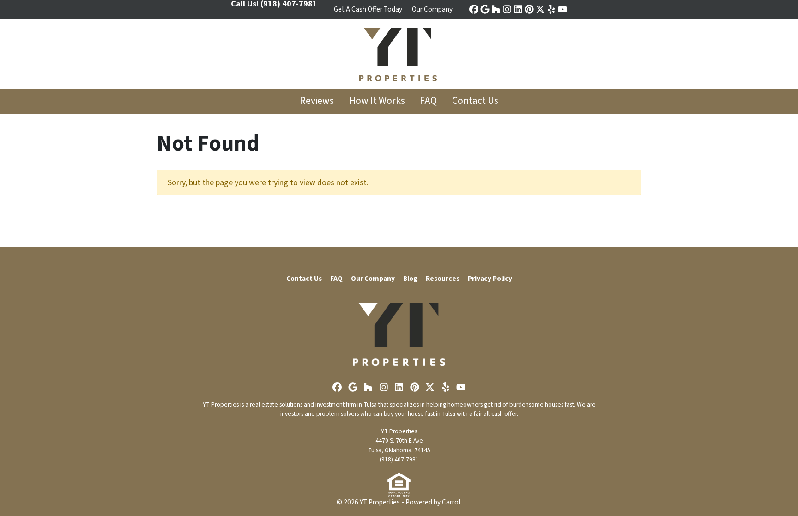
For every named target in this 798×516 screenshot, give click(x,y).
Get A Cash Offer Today (368, 9)
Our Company (432, 9)
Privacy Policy (490, 278)
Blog (410, 278)
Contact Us (475, 101)
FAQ (428, 101)
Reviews (317, 101)
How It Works (377, 101)
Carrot (451, 502)
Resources (442, 278)
